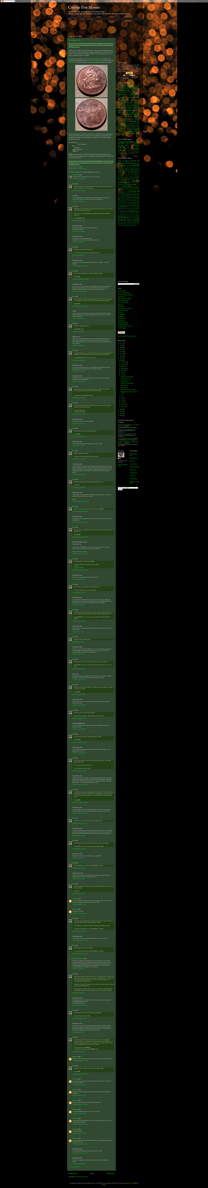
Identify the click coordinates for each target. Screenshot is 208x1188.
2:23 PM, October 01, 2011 (79, 705)
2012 (121, 353)
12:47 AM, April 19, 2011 (78, 592)
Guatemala (126, 193)
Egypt (131, 179)
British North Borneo (122, 166)
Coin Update (121, 306)
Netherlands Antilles (132, 206)
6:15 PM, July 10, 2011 (78, 631)
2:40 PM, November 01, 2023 (80, 1153)
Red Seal (134, 118)
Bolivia (126, 165)
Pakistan (124, 209)
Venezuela (133, 223)
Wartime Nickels (133, 129)
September (124, 368)
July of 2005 (72, 62)
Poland (130, 211)
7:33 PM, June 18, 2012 (78, 893)
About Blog (90, 19)
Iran (125, 197)
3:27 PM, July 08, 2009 (78, 255)
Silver (131, 121)
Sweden (136, 217)
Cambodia (126, 168)
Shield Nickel (120, 121)
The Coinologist (122, 328)
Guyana (132, 193)
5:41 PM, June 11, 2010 (78, 371)
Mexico (129, 203)
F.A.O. (128, 182)
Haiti (137, 192)
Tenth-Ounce (135, 126)
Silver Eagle (132, 123)
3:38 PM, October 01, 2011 (79, 718)
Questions (125, 118)
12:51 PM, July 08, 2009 (78, 231)
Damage (130, 97)
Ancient (119, 160)
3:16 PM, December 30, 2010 (80, 537)
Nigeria (131, 208)
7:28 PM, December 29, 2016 (80, 1074)
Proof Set (126, 116)
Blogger (104, 1184)
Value (132, 128)
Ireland (129, 197)
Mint (126, 107)
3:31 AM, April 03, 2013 (78, 993)
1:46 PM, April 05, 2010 (78, 331)
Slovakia (127, 216)
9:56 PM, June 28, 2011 (78, 604)
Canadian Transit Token (131, 150)
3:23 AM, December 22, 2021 (80, 1144)
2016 (121, 345)
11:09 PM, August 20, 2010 (79, 474)
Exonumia (136, 100)
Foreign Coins (82, 168)
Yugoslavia (127, 225)
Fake (122, 102)
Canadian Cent (124, 142)
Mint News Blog (122, 318)
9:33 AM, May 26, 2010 (78, 345)
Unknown (75, 898)
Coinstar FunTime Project (127, 383)
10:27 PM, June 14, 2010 (78, 398)
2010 (121, 358)
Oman (119, 209)
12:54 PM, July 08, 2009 (78, 242)
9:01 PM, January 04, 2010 (79, 291)
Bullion (128, 94)
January (123, 406)
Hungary (132, 194)
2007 (121, 411)
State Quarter (127, 125)
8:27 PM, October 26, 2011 (79, 771)
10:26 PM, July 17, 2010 (78, 459)
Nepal (138, 205)
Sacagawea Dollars (123, 120)
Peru (119, 211)
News (120, 110)
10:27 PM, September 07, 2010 (80, 501)
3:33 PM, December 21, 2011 (80, 802)
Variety (137, 128)
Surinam (130, 217)
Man (73, 183)
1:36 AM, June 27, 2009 (78, 179)
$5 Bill (131, 87)
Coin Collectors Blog (123, 302)
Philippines (124, 211)
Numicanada (121, 320)
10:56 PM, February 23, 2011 (80, 553)
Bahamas (75, 168)
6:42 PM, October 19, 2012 (79, 904)
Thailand (137, 219)
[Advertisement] (96, 26)
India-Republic (134, 196)
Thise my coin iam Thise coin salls (126, 429)
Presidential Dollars (130, 114)
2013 (121, 351)
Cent (133, 94)
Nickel (129, 110)
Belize (137, 163)
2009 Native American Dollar (128, 389)
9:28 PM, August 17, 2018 (79, 1095)
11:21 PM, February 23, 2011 (79, 570)
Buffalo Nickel (121, 94)
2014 (121, 349)
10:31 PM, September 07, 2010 (80, 511)
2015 (121, 347)
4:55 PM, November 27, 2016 (80, 1060)
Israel (134, 197)
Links (75, 19)
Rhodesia (120, 212)
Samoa (127, 214)
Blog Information (122, 336)
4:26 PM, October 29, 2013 (79, 1018)
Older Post (110, 1173)
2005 (121, 415)
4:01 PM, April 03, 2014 (78, 1032)
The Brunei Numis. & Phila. (125, 326)
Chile (119, 169)
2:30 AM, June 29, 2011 (78, 621)
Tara (73, 195)
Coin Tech (133, 95)
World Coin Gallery (79, 567)
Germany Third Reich (125, 189)
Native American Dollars (130, 108)
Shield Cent (134, 120)
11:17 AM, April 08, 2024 (78, 1163)
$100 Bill (134, 85)
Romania (137, 212)
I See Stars (133, 475)
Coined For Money (84, 7)
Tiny (122, 395)
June (122, 375)
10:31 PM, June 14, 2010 (78, 414)
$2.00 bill (132, 461)
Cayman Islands (134, 168)
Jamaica (122, 199)
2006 (121, 413)
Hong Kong (126, 194)
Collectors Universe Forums (125, 308)
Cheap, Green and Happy (124, 298)
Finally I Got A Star (134, 467)
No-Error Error (124, 387)
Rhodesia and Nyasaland (129, 212)
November (124, 364)
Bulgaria (120, 168)
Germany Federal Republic (131, 188)
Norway (136, 208)
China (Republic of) (125, 171)
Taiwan (131, 219)
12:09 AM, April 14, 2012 (78, 868)
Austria (119, 162)
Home (70, 19)
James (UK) (75, 174)
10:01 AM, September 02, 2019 (80, 1124)
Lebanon (131, 200)
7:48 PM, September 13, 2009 (80, 266)
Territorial (120, 128)
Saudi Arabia (134, 214)
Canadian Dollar (128, 143)
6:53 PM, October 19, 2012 (79, 931)
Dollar (123, 99)
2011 (121, 356)
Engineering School (123, 310)
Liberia (136, 200)
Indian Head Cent (133, 104)
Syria (127, 219)
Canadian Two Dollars (122, 152)
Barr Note (120, 92)
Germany (125, 186)
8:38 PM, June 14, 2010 (78, 381)
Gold (138, 102)
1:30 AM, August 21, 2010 (79, 487)
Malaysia (136, 202)
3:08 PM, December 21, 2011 (80, 784)
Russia (121, 214)
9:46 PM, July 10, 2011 (78, 642)
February (123, 404)
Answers (132, 90)
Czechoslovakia (121, 176)
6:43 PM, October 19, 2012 (79, 913)
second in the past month (94, 60)
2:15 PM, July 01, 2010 (78, 436)
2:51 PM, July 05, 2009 (78, 220)
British (135, 165)
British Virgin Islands (133, 166)
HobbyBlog (120, 316)
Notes (137, 110)
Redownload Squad (123, 324)
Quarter (136, 116)
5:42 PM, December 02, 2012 (80, 940)
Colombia (133, 171)
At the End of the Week (124, 292)
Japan (127, 199)
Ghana (125, 191)
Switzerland (121, 219)
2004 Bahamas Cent (75, 40)
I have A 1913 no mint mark (125, 438)
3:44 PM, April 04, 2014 (78, 1051)
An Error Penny (134, 464)
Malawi (126, 202)
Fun (134, 102)
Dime (137, 97)
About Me (82, 19)
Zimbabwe (133, 225)
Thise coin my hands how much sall (127, 433)
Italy (138, 197)
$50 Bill (137, 87)
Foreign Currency (122, 184)
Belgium (132, 163)
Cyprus (125, 174)
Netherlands (122, 206)
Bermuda (120, 165)
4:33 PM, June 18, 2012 (78, 878)
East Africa (126, 177)
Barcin (130, 1183)
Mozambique (121, 205)
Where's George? (122, 135)
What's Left (133, 470)
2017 (121, 343)
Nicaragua (126, 208)
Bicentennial (125, 92)
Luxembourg (120, 202)
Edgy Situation (124, 381)
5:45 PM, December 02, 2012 (80, 953)
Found (128, 102)
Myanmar (127, 205)
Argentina (126, 160)
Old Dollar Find (134, 458)
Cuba (137, 172)
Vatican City (126, 223)
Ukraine (130, 222)
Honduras (120, 194)
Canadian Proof (129, 147)
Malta (119, 203)
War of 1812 (123, 129)
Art (136, 90)
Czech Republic (133, 174)
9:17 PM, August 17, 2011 (79, 679)
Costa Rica (131, 172)
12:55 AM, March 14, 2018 (79, 1084)
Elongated (120, 100)
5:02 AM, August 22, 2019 (79, 1113)
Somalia (133, 216)
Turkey (119, 222)
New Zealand (133, 478)
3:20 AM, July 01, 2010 (78, 423)
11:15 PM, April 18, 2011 (78, 579)
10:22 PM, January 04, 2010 (79, 306)
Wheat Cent (130, 133)
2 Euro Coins (121, 296)
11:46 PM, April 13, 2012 (78, 858)
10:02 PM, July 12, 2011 (78, 669)
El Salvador (137, 179)
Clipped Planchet (122, 95)
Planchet (127, 112)
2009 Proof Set (124, 385)
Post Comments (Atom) (82, 1176)
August (123, 370)
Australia (134, 160)
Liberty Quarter (121, 105)
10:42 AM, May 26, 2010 (78, 360)
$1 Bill (120, 85)
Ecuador (126, 179)
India (121, 196)
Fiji (132, 182)
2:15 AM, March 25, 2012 (78, 848)
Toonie (124, 153)
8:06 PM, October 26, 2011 (79, 753)
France (131, 184)
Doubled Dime (133, 472)
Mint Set (131, 107)
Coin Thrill (120, 304)
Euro (134, 181)
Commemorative (121, 97)
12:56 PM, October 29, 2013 (79, 1005)
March (122, 402)
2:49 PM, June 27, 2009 (78, 190)
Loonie (131, 152)
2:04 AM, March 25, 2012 (78, 835)
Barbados (126, 163)
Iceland (137, 194)
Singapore (120, 216)
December (124, 362)
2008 (121, 409)
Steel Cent (135, 125)
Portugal (136, 211)
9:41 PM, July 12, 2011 (78, 654)
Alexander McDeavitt (78, 958)
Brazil (130, 165)
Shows (126, 121)
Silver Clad (126, 123)
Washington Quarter (122, 131)
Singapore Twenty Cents (127, 376)
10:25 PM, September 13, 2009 (80, 279)
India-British (126, 196)
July (122, 372)
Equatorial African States (124, 181)
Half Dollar (123, 104)
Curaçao (119, 174)
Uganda (124, 222)
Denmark (130, 176)
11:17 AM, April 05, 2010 (78, 318)
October (123, 366)
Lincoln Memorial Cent (133, 105)
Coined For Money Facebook (125, 294)
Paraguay (136, 209)
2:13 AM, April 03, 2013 (78, 969)
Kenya (136, 199)
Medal (121, 107)
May (122, 398)
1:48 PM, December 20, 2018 (80, 1104)
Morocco (136, 203)
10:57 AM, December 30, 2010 (80, 522)
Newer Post (73, 1173)
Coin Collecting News (123, 300)
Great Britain (132, 191)
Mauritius (124, 203)
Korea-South (120, 200)
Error (128, 100)
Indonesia (120, 197)
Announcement (122, 90)
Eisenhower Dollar (133, 99)
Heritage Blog (121, 314)
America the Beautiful (130, 88)
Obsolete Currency (122, 322)
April (122, 400)
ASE (120, 88)
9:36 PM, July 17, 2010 (78, 445)
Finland (136, 182)
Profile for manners (131, 336)
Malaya (130, 202)
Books (135, 92)
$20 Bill (124, 87)
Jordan (131, 199)
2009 (121, 360)
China (123, 169)
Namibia (133, 205)
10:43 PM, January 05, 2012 (79, 823)
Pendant (122, 112)
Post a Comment (75, 1167)
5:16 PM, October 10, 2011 (79, 742)
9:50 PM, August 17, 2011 (79, 694)
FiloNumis (120, 312)
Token (126, 128)
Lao (126, 200)
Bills (131, 92)
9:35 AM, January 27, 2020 (79, 1133)
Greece (120, 193)
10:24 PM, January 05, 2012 (79, 813)
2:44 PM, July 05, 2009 (78, 201)
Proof (119, 116)
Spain (124, 217)
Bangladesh (120, 163)
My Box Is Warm (122, 290)
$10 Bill (127, 85)
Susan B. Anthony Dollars (124, 126)
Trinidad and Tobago (131, 220)
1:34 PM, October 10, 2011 (79, 729)
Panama (130, 210)
